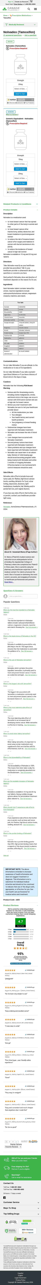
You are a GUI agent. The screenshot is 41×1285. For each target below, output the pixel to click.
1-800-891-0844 (15, 1187)
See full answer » (32, 627)
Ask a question (30, 35)
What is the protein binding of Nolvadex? (17, 833)
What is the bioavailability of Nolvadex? (16, 757)
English (20, 1275)
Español (20, 1273)
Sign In (10, 2)
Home (5, 15)
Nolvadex (6, 507)
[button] (20, 101)
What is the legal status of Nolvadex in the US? (19, 636)
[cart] (31, 1)
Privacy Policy (20, 1280)
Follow (5, 614)
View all (6, 855)
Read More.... (9, 582)
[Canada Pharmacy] (11, 9)
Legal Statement (20, 1278)
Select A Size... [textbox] (19, 89)
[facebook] (4, 1197)
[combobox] (20, 88)
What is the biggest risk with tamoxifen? (17, 684)
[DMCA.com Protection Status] (20, 1239)
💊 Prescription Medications (20, 15)
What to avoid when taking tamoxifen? (16, 734)
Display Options (16, 1144)
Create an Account (21, 2)
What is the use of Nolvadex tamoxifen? (17, 660)
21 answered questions (12, 35)
